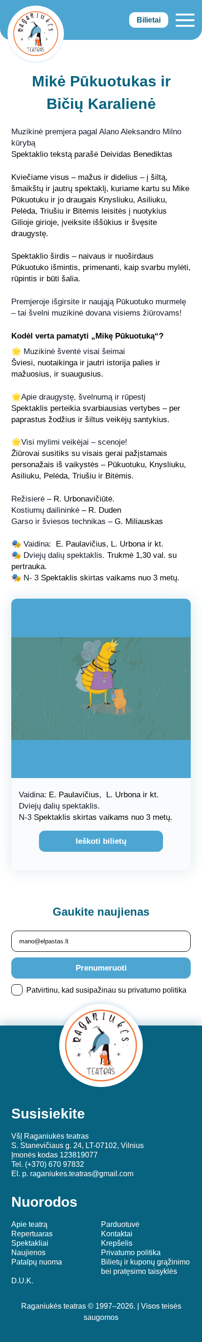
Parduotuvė (120, 1224)
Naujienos (28, 1253)
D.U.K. (22, 1281)
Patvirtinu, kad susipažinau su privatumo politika (106, 990)
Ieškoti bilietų (101, 841)
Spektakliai (29, 1243)
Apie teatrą (29, 1224)
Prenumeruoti (101, 968)
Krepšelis (116, 1243)
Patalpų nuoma (36, 1262)
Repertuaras (32, 1234)
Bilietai (149, 20)
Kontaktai (116, 1234)
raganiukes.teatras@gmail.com (81, 1174)
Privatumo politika (131, 1253)
